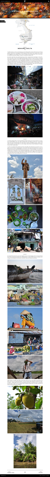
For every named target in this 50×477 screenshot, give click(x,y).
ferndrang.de (3, 475)
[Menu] (25, 472)
